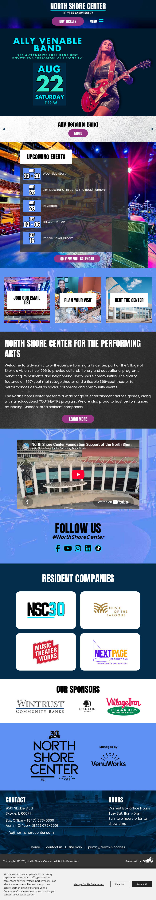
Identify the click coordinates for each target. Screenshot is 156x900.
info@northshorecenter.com (30, 832)
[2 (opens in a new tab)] (110, 610)
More (78, 133)
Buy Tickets (67, 21)
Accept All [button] (142, 884)
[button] (97, 21)
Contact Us (54, 847)
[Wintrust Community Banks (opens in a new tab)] (41, 707)
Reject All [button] (120, 884)
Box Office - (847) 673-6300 (30, 820)
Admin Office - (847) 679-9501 (32, 825)
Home (35, 847)
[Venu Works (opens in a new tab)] (108, 756)
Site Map (75, 847)
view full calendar (79, 258)
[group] (78, 128)
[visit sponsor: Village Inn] (123, 707)
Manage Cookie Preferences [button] (89, 884)
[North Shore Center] (78, 8)
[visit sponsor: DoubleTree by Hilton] (88, 707)
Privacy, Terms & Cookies (106, 847)
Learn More (78, 418)
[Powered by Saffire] (148, 861)
